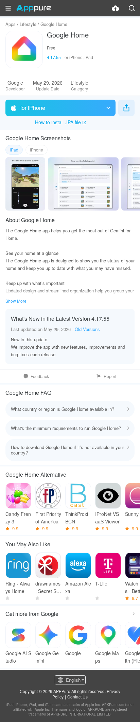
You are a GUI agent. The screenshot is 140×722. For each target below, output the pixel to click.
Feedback (40, 376)
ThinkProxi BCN (76, 517)
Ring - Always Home (17, 587)
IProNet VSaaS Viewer (107, 517)
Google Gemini (47, 657)
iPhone (36, 150)
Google (73, 653)
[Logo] (33, 8)
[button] (8, 8)
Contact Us (77, 696)
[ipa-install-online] (115, 8)
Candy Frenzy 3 (18, 517)
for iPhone (32, 108)
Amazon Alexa (78, 587)
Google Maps (107, 657)
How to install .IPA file (58, 122)
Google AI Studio (18, 657)
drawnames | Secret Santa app (47, 587)
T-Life (101, 583)
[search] (132, 8)
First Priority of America (48, 517)
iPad (14, 150)
